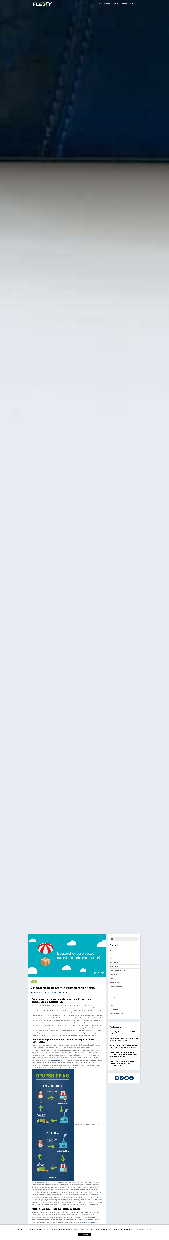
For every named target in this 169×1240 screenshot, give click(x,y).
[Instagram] (122, 1078)
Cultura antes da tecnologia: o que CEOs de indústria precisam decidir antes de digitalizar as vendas (123, 1063)
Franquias (113, 994)
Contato (132, 4)
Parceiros (124, 4)
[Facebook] (117, 1078)
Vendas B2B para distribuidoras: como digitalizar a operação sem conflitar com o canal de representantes (123, 1054)
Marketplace (114, 974)
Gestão (34, 981)
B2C (111, 958)
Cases (111, 1006)
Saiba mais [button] (148, 1229)
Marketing (113, 951)
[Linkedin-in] (131, 1078)
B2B (111, 954)
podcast (112, 998)
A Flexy (116, 4)
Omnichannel (114, 966)
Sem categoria (114, 962)
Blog (100, 4)
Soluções (107, 4)
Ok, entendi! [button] (84, 1234)
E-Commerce (114, 1009)
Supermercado (114, 982)
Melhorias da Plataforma (118, 970)
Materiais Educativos (116, 1013)
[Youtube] (126, 1078)
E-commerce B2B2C (116, 986)
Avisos (112, 990)
